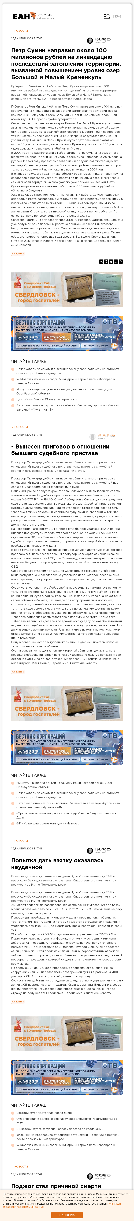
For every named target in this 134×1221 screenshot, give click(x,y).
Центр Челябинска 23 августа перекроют (46, 399)
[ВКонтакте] (101, 261)
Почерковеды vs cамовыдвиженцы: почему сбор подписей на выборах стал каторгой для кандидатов (67, 371)
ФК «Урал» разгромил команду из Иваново (47, 823)
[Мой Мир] (116, 261)
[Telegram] (111, 261)
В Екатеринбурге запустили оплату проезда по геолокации (59, 1129)
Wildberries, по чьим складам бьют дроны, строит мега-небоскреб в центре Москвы (65, 381)
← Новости (19, 31)
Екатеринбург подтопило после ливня (44, 1113)
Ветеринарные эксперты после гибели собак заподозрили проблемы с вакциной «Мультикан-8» (68, 407)
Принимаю (67, 1215)
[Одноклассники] (106, 261)
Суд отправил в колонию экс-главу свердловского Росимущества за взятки (66, 1121)
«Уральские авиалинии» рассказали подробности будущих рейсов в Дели (66, 815)
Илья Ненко (106, 435)
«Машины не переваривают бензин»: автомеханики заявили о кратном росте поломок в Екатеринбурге (67, 1137)
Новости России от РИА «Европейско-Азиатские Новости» (24, 16)
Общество (18, 254)
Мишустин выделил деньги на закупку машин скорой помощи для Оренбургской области (64, 391)
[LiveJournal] (121, 261)
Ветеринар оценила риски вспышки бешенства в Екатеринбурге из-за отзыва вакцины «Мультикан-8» (68, 805)
